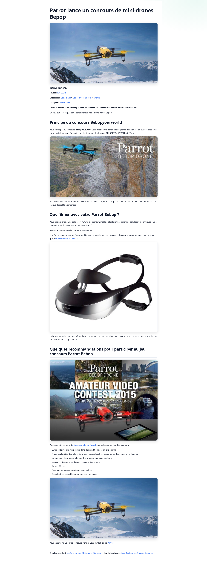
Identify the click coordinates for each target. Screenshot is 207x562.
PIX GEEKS (61, 92)
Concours (77, 97)
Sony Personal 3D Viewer (66, 238)
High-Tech (87, 97)
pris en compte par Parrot (84, 445)
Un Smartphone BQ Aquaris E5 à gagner (85, 553)
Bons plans (66, 97)
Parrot (62, 102)
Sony (68, 102)
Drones (97, 97)
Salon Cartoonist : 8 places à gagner (137, 553)
